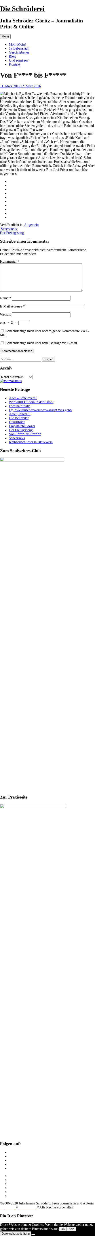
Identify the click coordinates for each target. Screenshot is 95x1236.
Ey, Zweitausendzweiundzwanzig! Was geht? (40, 410)
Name (5, 298)
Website (5, 314)
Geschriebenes (19, 52)
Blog (12, 56)
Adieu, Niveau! (19, 414)
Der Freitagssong (12, 233)
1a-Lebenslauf (19, 48)
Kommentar (9, 261)
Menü (5, 36)
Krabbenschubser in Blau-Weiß (31, 442)
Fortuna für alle (19, 406)
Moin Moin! (17, 44)
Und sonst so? (18, 60)
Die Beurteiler (18, 418)
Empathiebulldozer (22, 426)
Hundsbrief (17, 422)
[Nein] (33, 1234)
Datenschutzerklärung (16, 1233)
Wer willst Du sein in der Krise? (31, 402)
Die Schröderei (22, 9)
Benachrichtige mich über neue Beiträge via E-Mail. (41, 343)
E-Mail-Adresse (12, 306)
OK (63, 1229)
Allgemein (31, 225)
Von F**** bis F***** (25, 434)
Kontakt (14, 64)
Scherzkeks (8, 229)
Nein (71, 1229)
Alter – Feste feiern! (23, 398)
